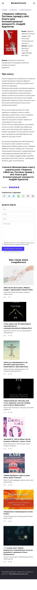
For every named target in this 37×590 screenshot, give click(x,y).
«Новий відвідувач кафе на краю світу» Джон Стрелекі (17, 476)
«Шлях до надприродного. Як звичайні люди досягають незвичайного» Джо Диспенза (16, 364)
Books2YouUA (18, 3)
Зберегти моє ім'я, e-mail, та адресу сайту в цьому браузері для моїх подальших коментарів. (19, 243)
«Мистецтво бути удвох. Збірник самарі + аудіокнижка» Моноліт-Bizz (18, 289)
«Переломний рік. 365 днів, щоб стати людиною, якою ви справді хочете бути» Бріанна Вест (17, 403)
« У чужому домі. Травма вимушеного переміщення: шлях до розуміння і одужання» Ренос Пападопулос (18, 551)
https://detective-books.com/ (18, 574)
